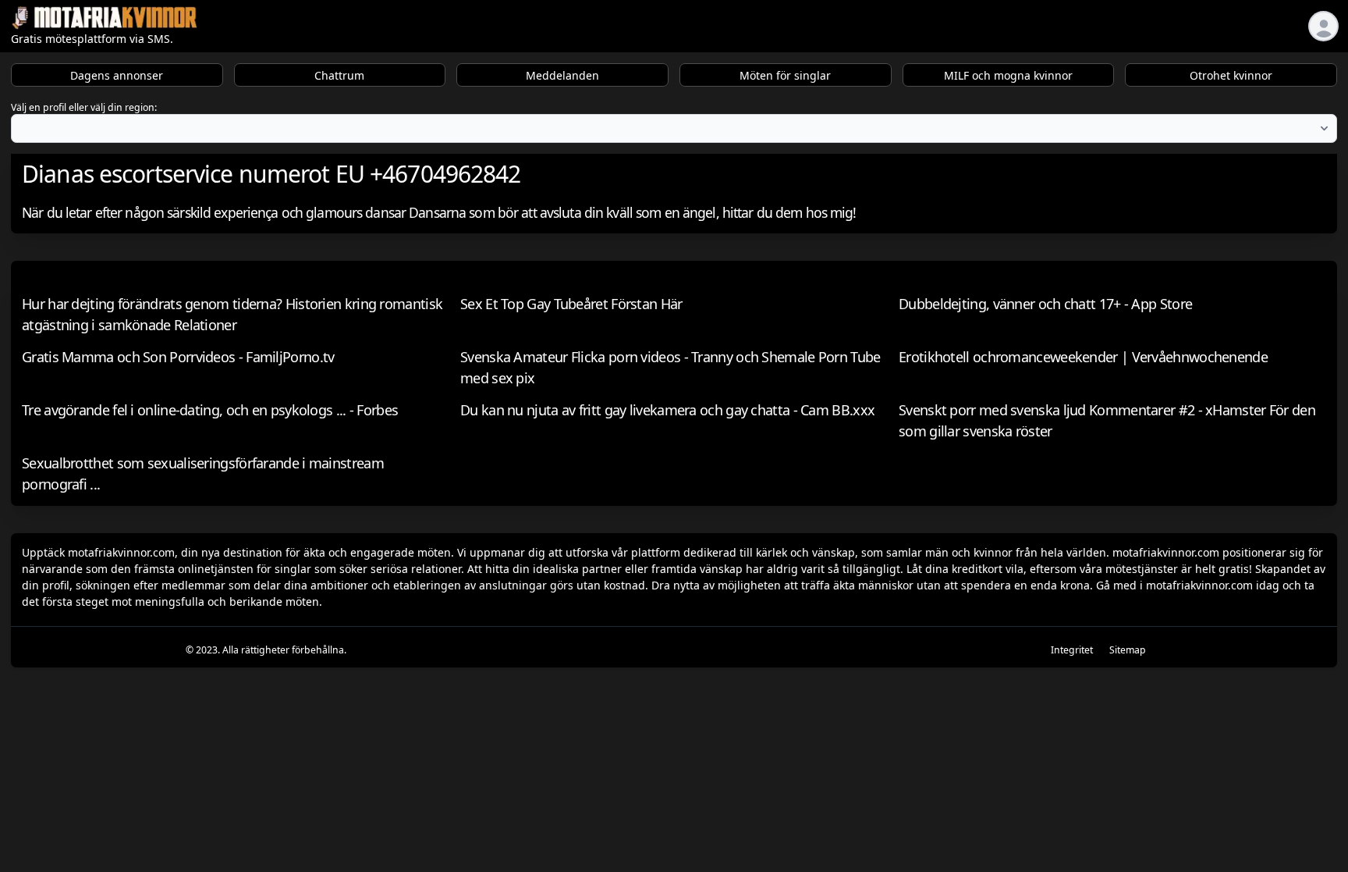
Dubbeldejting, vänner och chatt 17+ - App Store (1045, 303)
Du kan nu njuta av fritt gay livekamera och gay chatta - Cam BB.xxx (667, 409)
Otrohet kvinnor (1231, 75)
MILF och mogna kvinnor (1008, 75)
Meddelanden (562, 75)
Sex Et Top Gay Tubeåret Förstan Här (571, 303)
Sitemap (1127, 650)
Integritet (1072, 650)
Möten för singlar (785, 75)
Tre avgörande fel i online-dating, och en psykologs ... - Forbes (210, 409)
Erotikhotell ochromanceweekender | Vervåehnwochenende (1083, 356)
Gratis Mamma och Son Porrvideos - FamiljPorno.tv (178, 356)
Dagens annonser (116, 75)
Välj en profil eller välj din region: (84, 107)
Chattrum (339, 75)
